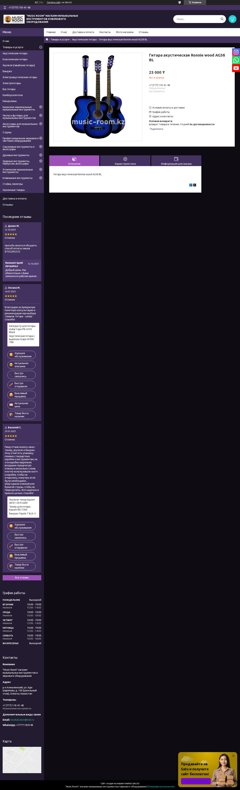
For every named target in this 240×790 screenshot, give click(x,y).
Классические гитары (15, 59)
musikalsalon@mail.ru (22, 719)
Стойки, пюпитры (13, 184)
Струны (7, 132)
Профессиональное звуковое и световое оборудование (21, 139)
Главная (51, 32)
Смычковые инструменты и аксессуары (18, 148)
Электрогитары (12, 83)
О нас (64, 32)
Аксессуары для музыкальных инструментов (20, 125)
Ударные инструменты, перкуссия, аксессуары (16, 162)
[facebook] (190, 185)
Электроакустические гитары (20, 77)
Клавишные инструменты (18, 178)
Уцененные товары (14, 190)
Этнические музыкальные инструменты (18, 170)
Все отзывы (22, 577)
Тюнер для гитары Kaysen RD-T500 (20, 508)
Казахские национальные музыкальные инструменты (19, 108)
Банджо (7, 71)
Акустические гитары (84, 39)
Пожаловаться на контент (161, 786)
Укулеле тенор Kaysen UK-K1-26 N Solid (22, 501)
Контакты (105, 32)
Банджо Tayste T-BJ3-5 (22, 513)
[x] (194, 185)
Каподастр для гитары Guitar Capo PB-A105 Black (22, 329)
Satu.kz (136, 783)
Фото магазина (125, 32)
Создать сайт (54, 2)
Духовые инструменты (16, 155)
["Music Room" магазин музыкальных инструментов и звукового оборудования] (14, 18)
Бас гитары (9, 89)
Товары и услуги (60, 39)
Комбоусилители (13, 95)
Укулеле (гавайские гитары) (19, 65)
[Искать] (222, 19)
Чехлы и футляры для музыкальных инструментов (19, 116)
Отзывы (143, 32)
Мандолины (10, 101)
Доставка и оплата (83, 32)
